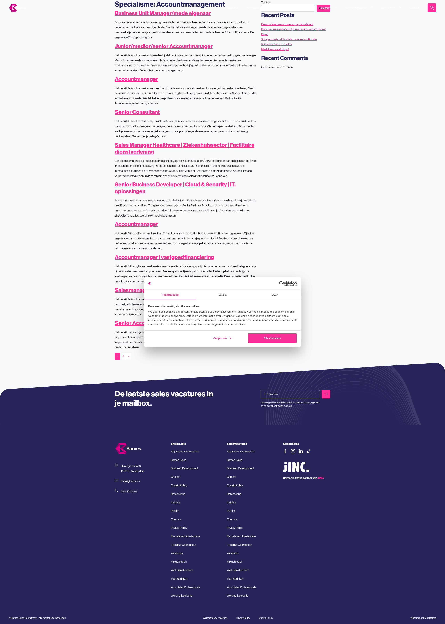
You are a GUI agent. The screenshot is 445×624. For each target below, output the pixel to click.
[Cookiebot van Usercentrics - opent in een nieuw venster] (281, 283)
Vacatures (232, 8)
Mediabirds (430, 617)
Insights (175, 502)
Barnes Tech (388, 8)
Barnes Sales (178, 460)
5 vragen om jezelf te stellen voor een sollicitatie (289, 39)
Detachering (178, 494)
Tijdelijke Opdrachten (183, 544)
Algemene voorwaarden (185, 451)
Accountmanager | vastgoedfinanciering (164, 257)
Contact (414, 8)
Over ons (326, 8)
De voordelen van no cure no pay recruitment (287, 24)
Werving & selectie (181, 595)
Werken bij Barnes (356, 8)
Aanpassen (220, 338)
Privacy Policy (179, 527)
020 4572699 (129, 491)
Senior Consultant (137, 111)
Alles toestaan (272, 338)
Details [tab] (222, 294)
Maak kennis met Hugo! (275, 49)
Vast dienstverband (182, 570)
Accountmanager (136, 78)
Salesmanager (133, 290)
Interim (175, 510)
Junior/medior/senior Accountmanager (164, 46)
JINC (320, 478)
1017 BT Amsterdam (132, 471)
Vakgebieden (179, 561)
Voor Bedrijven (298, 8)
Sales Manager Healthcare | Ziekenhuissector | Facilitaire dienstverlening (184, 148)
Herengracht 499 (131, 466)
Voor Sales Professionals (261, 8)
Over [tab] (275, 294)
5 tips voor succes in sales (276, 44)
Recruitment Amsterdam (185, 536)
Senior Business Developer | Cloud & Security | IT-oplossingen (175, 187)
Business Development (184, 468)
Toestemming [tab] (170, 294)
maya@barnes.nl (130, 481)
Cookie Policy (179, 485)
